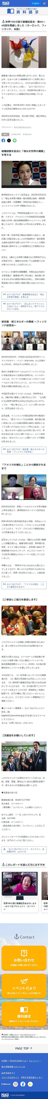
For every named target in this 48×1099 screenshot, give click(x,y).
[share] (3, 141)
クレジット (34, 1061)
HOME (5, 1034)
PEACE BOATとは (18, 1061)
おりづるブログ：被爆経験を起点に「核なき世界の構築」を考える (25, 295)
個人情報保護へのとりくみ (13, 1067)
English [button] (35, 3)
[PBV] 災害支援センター (31, 1077)
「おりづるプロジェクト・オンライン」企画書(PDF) (25, 850)
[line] (14, 141)
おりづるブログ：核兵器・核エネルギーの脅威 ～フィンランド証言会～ (25, 450)
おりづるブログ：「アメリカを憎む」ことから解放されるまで (25, 585)
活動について (14, 1034)
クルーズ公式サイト (10, 1077)
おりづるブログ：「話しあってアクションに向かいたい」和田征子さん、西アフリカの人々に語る (25, 306)
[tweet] (9, 141)
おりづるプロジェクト (22, 127)
